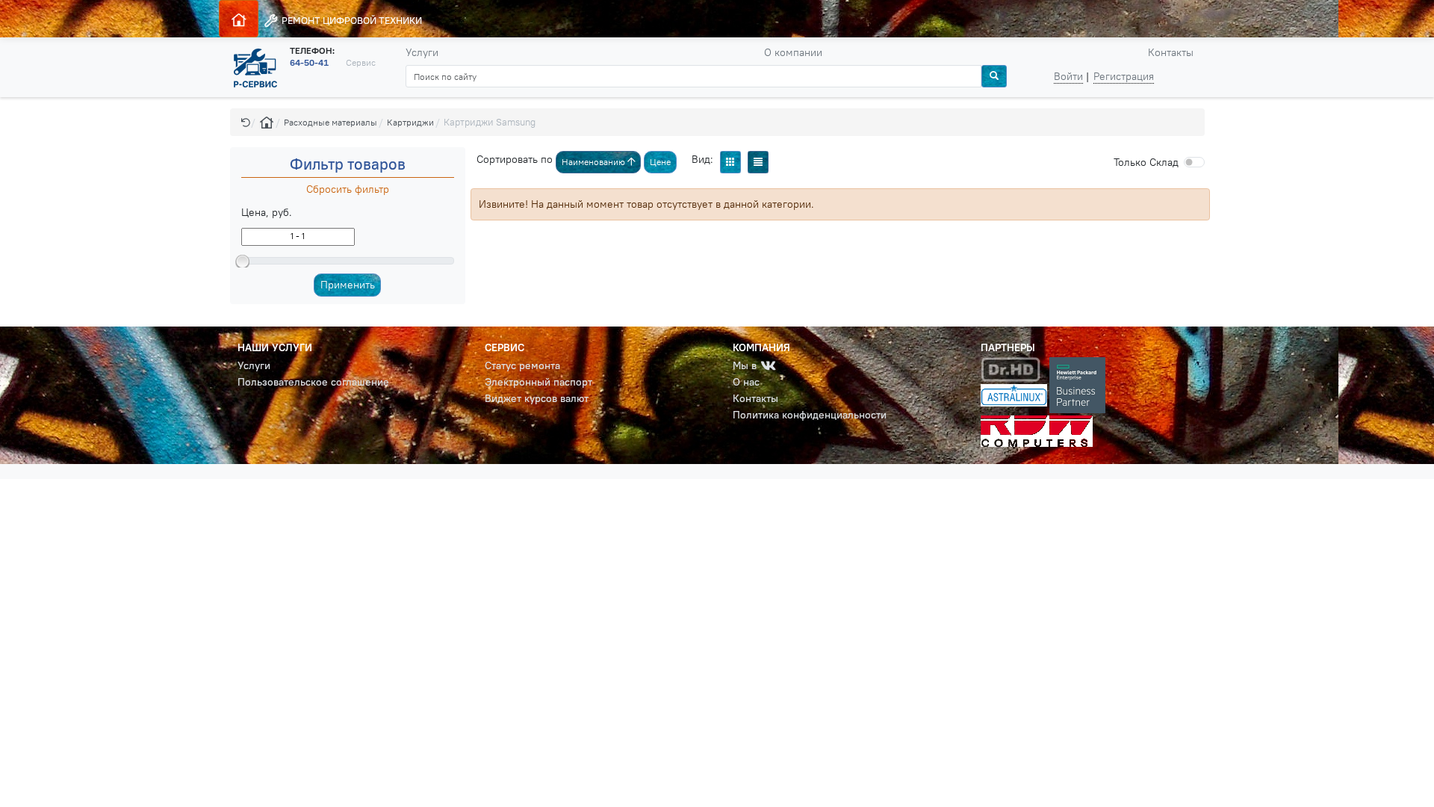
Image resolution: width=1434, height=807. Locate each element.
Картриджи (410, 122)
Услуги (422, 52)
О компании (793, 52)
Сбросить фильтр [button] (347, 189)
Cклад (1146, 162)
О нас (746, 382)
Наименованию (594, 161)
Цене (660, 161)
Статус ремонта (522, 365)
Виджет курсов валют (537, 398)
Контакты (1171, 52)
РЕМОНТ (350, 20)
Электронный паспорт (538, 382)
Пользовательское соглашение (313, 382)
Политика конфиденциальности (810, 414)
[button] (245, 122)
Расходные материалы (330, 122)
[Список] (758, 162)
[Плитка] (730, 162)
